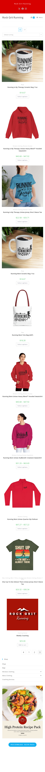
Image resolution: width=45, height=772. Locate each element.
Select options (23, 96)
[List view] (25, 29)
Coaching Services (22, 633)
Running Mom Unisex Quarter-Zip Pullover (22, 519)
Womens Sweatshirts (27, 455)
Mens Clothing (6, 578)
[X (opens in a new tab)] (19, 9)
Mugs (22, 84)
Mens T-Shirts (14, 578)
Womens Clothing (17, 146)
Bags (22, 332)
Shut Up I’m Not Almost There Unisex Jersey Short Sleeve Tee (22, 583)
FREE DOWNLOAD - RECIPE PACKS (22, 745)
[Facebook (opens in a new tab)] (22, 9)
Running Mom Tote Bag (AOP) (22, 335)
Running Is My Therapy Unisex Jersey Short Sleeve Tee (22, 212)
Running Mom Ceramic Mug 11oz (22, 274)
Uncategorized (22, 578)
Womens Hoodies (27, 146)
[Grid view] (20, 29)
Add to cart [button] (22, 645)
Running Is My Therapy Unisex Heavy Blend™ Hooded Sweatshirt (22, 150)
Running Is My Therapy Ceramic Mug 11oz (22, 87)
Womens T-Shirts (27, 209)
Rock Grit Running (12, 17)
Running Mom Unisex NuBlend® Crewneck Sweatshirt (22, 458)
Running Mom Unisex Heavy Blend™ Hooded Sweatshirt (23, 396)
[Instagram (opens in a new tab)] (25, 9)
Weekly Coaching (22, 636)
